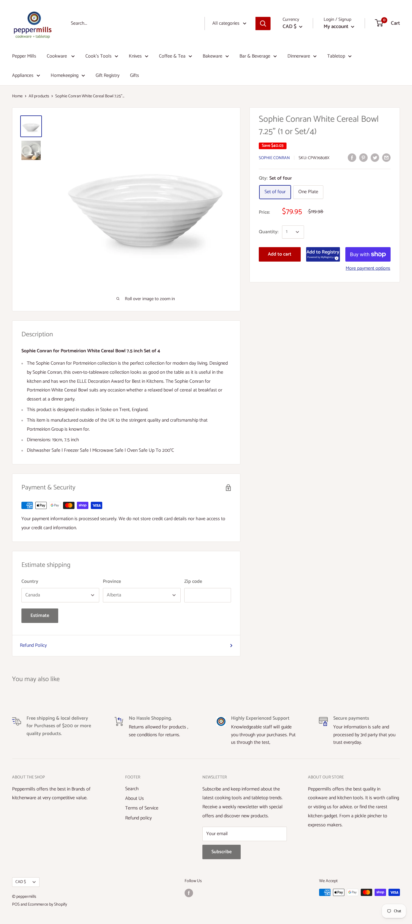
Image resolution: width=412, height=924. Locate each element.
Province (112, 581)
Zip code (193, 581)
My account (337, 26)
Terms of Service (141, 808)
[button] (323, 254)
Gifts (134, 75)
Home (17, 96)
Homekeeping (64, 75)
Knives (135, 56)
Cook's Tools (98, 56)
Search (132, 789)
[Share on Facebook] (352, 157)
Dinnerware (298, 56)
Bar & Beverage (254, 56)
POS (16, 904)
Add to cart (279, 254)
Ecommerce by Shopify (47, 904)
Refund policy (138, 818)
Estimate (39, 615)
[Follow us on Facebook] (189, 893)
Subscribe (221, 852)
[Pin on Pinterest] (363, 157)
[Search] (263, 23)
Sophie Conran (274, 158)
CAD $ (20, 881)
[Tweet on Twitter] (375, 157)
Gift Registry (107, 75)
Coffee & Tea (172, 56)
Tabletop (336, 56)
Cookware (57, 56)
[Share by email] (386, 157)
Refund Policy (33, 645)
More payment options (368, 268)
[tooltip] (335, 257)
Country (29, 581)
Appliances (22, 75)
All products (39, 96)
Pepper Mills (24, 56)
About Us (134, 798)
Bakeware (212, 56)
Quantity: (268, 232)
